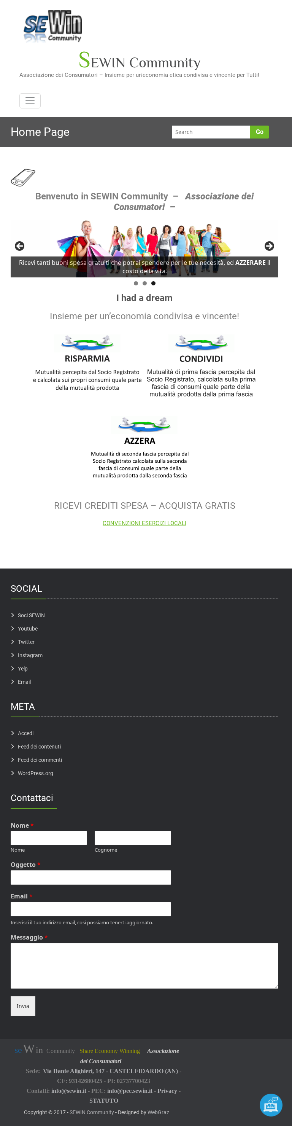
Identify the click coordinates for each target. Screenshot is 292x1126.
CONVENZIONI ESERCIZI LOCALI (144, 523)
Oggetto (26, 865)
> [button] (269, 246)
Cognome (106, 850)
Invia (23, 1006)
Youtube (28, 629)
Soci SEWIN (31, 615)
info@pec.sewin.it (129, 1091)
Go (259, 131)
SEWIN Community (92, 1112)
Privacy (167, 1091)
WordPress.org (35, 773)
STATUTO (103, 1100)
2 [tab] (145, 283)
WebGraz (158, 1112)
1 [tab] (136, 283)
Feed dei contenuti (39, 747)
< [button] (20, 246)
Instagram (30, 655)
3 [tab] (153, 283)
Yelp (23, 669)
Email (24, 682)
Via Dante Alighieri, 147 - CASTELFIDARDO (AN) (110, 1071)
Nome (22, 826)
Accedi (25, 733)
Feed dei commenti (40, 760)
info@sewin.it (68, 1091)
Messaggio (29, 937)
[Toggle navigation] (30, 100)
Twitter (26, 642)
